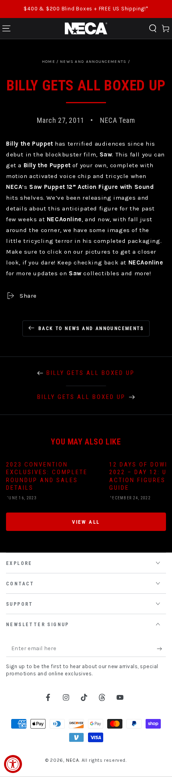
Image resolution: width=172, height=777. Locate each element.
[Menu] (6, 28)
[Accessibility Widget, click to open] (13, 764)
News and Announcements (93, 61)
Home (48, 61)
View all (86, 522)
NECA (72, 760)
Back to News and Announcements (91, 328)
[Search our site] (152, 28)
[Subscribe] (161, 649)
